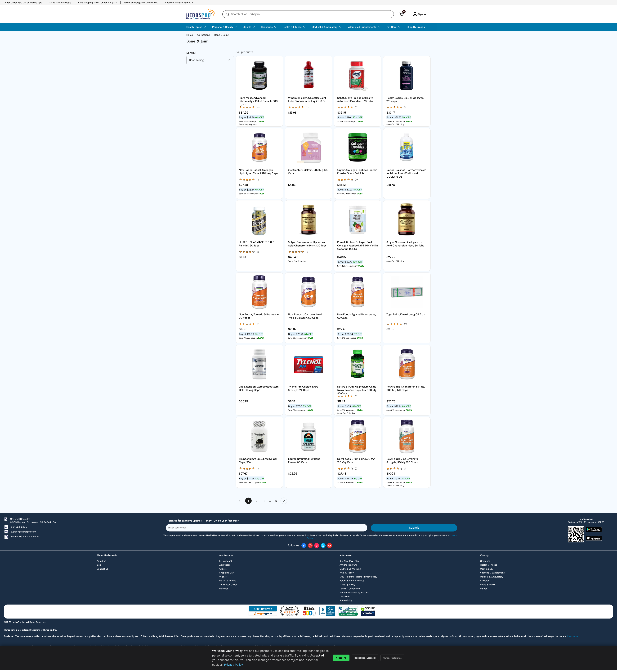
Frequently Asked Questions (354, 592)
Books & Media (488, 584)
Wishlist (223, 576)
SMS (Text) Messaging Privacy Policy (358, 576)
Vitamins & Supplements (492, 572)
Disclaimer (345, 596)
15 (276, 501)
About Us (101, 560)
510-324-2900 (19, 526)
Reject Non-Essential (365, 657)
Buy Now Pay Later (349, 560)
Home (189, 35)
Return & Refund (227, 580)
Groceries (485, 560)
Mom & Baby (486, 568)
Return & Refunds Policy (352, 580)
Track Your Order (228, 584)
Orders (223, 568)
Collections (203, 35)
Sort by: (191, 52)
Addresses (224, 564)
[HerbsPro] (201, 14)
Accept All (341, 657)
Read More (572, 636)
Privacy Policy (347, 572)
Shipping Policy (347, 584)
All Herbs (484, 580)
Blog (99, 564)
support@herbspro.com (23, 531)
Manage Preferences (392, 658)
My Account (225, 560)
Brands (483, 588)
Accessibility (346, 600)
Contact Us (102, 568)
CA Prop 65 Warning (350, 568)
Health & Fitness (488, 564)
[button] (401, 14)
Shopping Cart (226, 572)
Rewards (223, 588)
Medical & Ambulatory (491, 576)
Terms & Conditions (350, 588)
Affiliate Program (348, 564)
